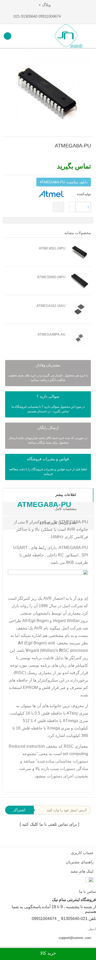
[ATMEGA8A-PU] (48, 93)
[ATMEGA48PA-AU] (79, 338)
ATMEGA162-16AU (51, 306)
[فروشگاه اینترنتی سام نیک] (69, 36)
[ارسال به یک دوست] (83, 155)
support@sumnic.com (75, 938)
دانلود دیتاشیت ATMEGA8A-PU (64, 182)
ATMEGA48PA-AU (51, 334)
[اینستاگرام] (60, 837)
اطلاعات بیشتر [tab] (65, 495)
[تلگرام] (50, 837)
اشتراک (19, 810)
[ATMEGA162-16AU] (79, 309)
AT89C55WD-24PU (51, 277)
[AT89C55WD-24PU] (79, 280)
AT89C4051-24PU (52, 248)
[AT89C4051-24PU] (79, 252)
